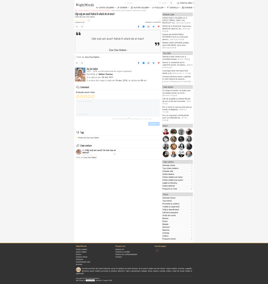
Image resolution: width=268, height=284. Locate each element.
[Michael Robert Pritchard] (165, 131)
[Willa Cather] (165, 139)
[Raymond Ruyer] (181, 131)
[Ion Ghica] (181, 154)
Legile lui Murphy (169, 183)
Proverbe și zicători (170, 204)
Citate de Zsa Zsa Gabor (88, 138)
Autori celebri (141, 7)
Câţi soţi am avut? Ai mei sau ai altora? (99, 151)
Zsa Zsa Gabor (117, 50)
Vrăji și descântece (170, 209)
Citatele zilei (167, 171)
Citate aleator (168, 174)
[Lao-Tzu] (173, 154)
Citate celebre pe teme (172, 177)
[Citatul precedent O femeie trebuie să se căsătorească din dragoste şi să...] (77, 26)
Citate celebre (81, 249)
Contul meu (185, 3)
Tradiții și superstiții (170, 207)
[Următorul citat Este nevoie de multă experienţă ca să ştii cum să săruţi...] (82, 26)
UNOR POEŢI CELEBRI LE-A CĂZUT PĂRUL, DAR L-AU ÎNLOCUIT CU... (174, 20)
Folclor (158, 7)
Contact (118, 257)
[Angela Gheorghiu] (181, 146)
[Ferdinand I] (181, 139)
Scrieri (123, 7)
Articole (79, 264)
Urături (165, 236)
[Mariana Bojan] (173, 146)
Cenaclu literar (81, 257)
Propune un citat (169, 189)
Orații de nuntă (169, 215)
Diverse (188, 7)
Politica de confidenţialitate (126, 254)
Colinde (165, 233)
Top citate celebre (170, 168)
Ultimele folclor (169, 198)
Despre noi (119, 249)
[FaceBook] (157, 250)
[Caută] (171, 3)
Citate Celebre (106, 7)
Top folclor (167, 201)
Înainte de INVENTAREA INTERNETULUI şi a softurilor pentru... (175, 36)
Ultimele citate (168, 165)
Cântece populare (170, 212)
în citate (163, 3)
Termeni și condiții (122, 252)
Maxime (165, 230)
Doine (165, 221)
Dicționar (79, 259)
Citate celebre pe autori (172, 180)
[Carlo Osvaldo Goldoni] (173, 139)
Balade (165, 224)
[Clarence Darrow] (189, 146)
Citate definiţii (168, 186)
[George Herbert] (165, 154)
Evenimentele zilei (83, 262)
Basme (165, 218)
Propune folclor (169, 239)
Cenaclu (173, 7)
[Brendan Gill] (173, 131)
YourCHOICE (90, 280)
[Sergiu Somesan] (189, 154)
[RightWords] (76, 10)
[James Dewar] (165, 146)
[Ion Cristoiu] (189, 131)
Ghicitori (166, 227)
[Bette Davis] (189, 139)
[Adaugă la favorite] (88, 20)
